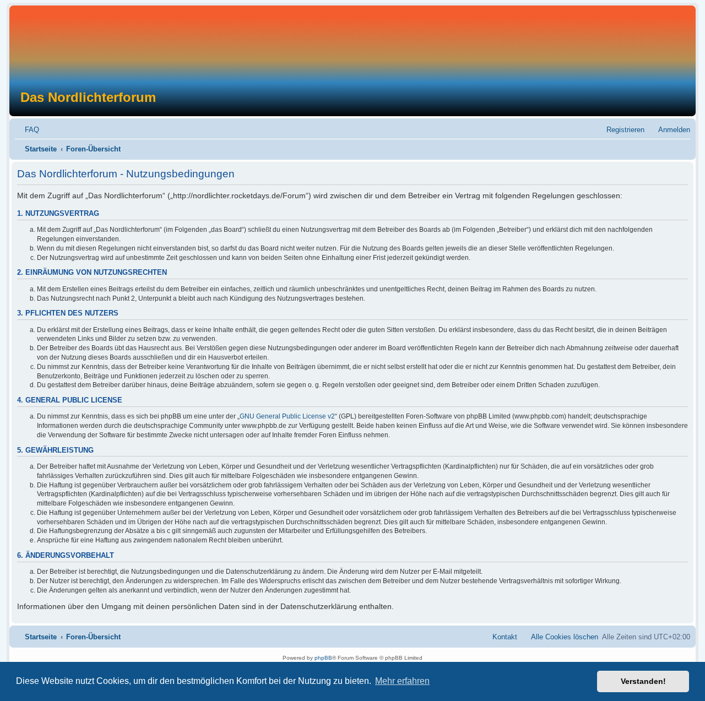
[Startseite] (346, 48)
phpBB (323, 658)
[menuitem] (27, 130)
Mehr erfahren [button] (402, 681)
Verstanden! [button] (643, 681)
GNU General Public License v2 (287, 416)
